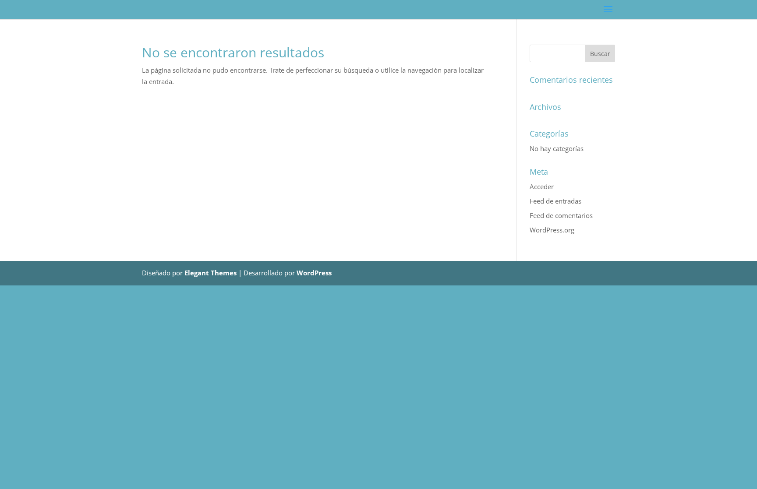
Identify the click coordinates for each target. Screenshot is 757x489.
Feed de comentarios (561, 215)
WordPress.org (552, 229)
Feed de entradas (555, 201)
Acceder (542, 186)
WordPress (314, 272)
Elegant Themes (210, 272)
